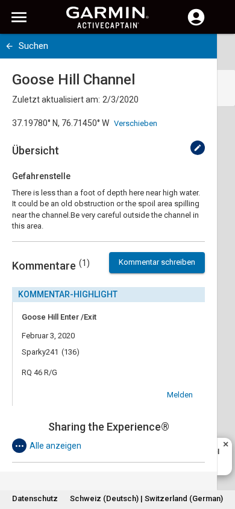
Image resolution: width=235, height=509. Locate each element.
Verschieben (135, 123)
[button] (220, 454)
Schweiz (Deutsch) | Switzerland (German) (146, 498)
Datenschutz (35, 498)
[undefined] (197, 148)
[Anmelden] (196, 24)
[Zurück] (9, 46)
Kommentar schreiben (157, 262)
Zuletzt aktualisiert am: (56, 99)
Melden (180, 394)
